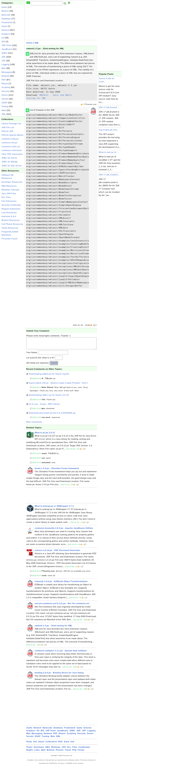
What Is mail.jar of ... (108, 152)
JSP (3, 61)
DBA (47, 747)
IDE (3, 42)
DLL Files (6, 197)
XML (4, 114)
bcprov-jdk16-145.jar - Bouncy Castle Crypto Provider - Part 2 (58, 383)
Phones (60, 750)
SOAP (4, 103)
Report (5, 84)
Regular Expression (11, 209)
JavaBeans (7, 49)
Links (37, 750)
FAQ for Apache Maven (12, 135)
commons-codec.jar (11, 147)
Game (4, 26)
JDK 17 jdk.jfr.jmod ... (109, 107)
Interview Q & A (9, 216)
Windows (55, 747)
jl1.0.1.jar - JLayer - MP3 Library (44, 404)
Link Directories (9, 213)
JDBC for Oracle (9, 158)
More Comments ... (35, 422)
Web (4, 110)
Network (5, 76)
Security (5, 91)
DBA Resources (9, 186)
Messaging (7, 72)
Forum (81, 750)
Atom (66, 742)
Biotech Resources (11, 220)
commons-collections (12, 150)
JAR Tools (6, 45)
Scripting (6, 87)
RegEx (29, 750)
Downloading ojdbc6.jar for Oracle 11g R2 (49, 374)
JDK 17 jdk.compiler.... (109, 175)
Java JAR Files (9, 194)
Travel (68, 750)
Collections (51, 742)
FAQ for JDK (7, 131)
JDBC (4, 53)
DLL (69, 747)
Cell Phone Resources (12, 224)
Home (29, 43)
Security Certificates (11, 205)
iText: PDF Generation (12, 154)
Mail (4, 68)
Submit (54, 363)
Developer (39, 747)
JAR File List (8, 127)
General (5, 30)
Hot (35, 742)
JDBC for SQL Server (12, 166)
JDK (4, 57)
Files (74, 747)
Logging (5, 64)
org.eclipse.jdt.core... (109, 130)
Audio (4, 7)
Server (5, 95)
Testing (5, 106)
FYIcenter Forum (10, 239)
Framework (7, 22)
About (41, 742)
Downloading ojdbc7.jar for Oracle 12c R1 (49, 395)
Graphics (6, 34)
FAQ (74, 750)
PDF (4, 80)
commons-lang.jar (10, 139)
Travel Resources (10, 228)
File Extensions (9, 201)
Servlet (5, 99)
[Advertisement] (13, 276)
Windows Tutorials (10, 190)
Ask (72, 742)
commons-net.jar (9, 143)
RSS (60, 742)
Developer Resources (12, 182)
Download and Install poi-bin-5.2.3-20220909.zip (52, 413)
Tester (29, 747)
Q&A (43, 750)
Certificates (84, 747)
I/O (3, 38)
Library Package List (11, 124)
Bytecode (6, 15)
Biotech (5, 11)
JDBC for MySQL (10, 162)
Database (6, 19)
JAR (64, 747)
